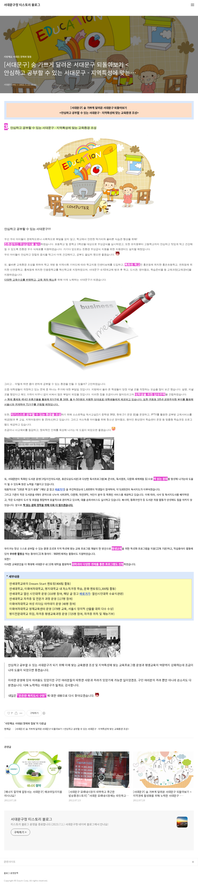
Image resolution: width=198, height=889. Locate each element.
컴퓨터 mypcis (12, 881)
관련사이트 (9, 861)
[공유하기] (16, 713)
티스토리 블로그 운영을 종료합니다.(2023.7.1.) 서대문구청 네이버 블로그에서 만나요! (59, 824)
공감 (6, 874)
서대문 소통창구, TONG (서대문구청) (23, 868)
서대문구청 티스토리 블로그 (22, 5)
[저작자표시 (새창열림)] (43, 713)
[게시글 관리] (21, 713)
